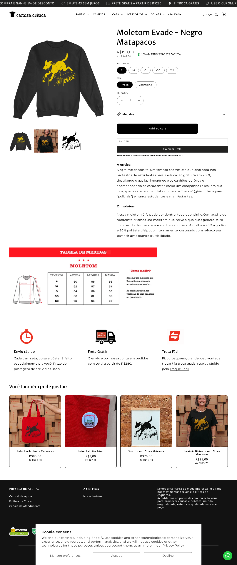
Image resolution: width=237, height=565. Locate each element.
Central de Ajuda (20, 496)
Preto (125, 84)
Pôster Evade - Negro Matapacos (146, 451)
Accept (116, 555)
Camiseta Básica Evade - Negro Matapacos (202, 452)
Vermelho (145, 84)
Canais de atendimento (25, 506)
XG (172, 70)
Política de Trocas (21, 501)
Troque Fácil (179, 369)
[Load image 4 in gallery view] (71, 141)
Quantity (122, 92)
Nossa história (93, 496)
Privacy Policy (173, 545)
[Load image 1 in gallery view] (20, 141)
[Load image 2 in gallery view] (45, 141)
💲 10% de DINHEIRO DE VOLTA (159, 54)
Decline (168, 555)
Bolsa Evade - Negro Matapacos (35, 451)
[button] (82, 14)
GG (158, 70)
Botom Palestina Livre (91, 451)
